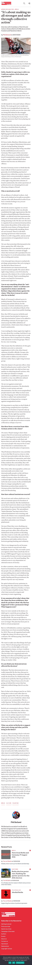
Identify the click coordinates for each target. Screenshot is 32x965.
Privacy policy (20, 962)
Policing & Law (16, 890)
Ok (10, 962)
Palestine (15, 803)
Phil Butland (7, 35)
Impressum (4, 944)
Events (3, 936)
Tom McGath (6, 880)
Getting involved (6, 924)
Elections (15, 869)
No (13, 962)
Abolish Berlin (17, 892)
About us (4, 939)
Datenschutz (5, 946)
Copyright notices (6, 949)
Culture (8, 803)
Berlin (17, 9)
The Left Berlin (7, 861)
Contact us (4, 941)
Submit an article (6, 929)
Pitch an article (5, 926)
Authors (3, 934)
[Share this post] (30, 850)
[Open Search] (24, 3)
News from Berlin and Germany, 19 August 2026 (20, 855)
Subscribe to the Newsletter (11, 921)
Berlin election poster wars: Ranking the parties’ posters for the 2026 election (20, 874)
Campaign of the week (8, 931)
